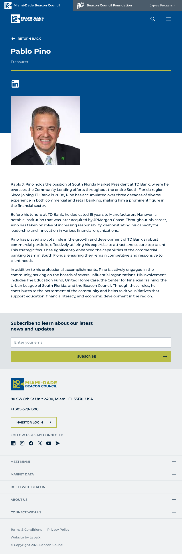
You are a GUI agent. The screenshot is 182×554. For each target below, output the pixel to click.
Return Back (29, 39)
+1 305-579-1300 (25, 409)
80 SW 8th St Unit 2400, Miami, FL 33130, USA (52, 399)
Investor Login (29, 422)
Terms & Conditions (26, 530)
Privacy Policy (58, 530)
